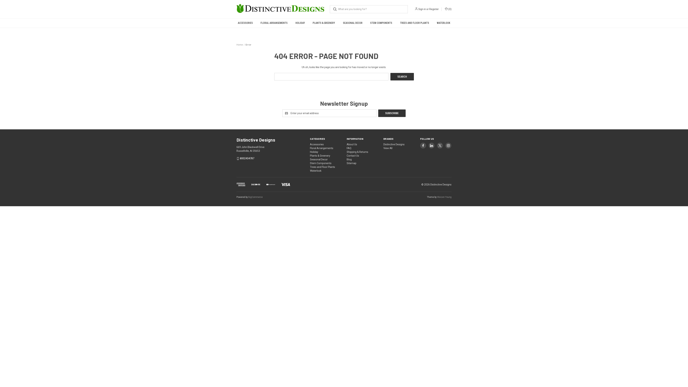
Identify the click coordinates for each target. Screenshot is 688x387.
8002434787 (247, 158)
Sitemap (351, 163)
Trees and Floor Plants (414, 23)
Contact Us (353, 155)
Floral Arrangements (274, 23)
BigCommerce (255, 197)
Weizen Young (444, 197)
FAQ (349, 148)
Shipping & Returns (357, 151)
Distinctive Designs (394, 144)
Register (434, 9)
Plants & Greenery (324, 23)
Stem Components (381, 23)
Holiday (300, 23)
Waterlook (443, 23)
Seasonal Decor (352, 23)
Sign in (422, 9)
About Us (352, 144)
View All (387, 148)
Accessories (245, 23)
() (450, 9)
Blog (349, 159)
